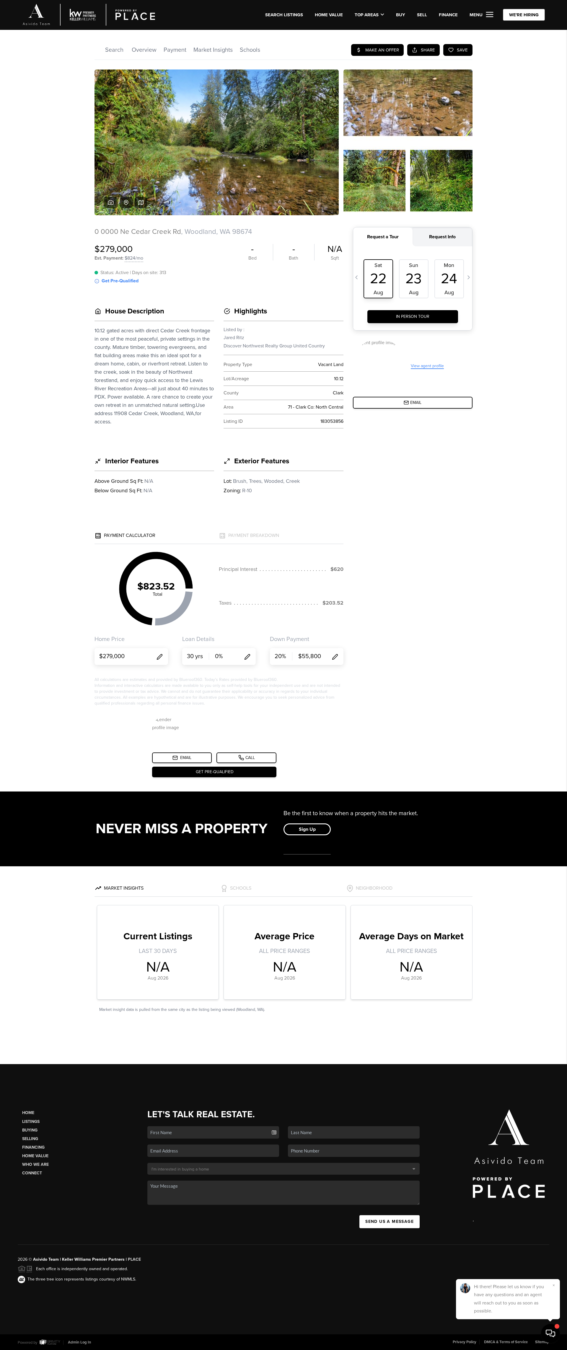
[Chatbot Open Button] (550, 1333)
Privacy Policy (464, 1342)
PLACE (134, 1259)
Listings (31, 1121)
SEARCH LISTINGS (284, 14)
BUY (400, 14)
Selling (30, 1138)
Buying (30, 1130)
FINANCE (448, 14)
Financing (33, 1147)
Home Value (329, 14)
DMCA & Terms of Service (506, 1342)
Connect (32, 1173)
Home (28, 1112)
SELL (422, 14)
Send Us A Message (389, 1221)
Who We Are (35, 1164)
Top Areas (367, 14)
